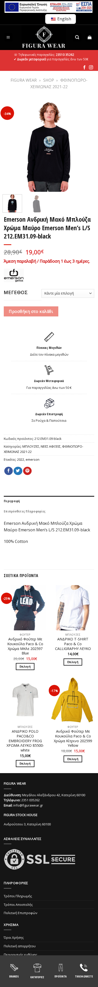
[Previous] (10, 145)
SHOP (48, 80)
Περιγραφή (12, 501)
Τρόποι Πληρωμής (18, 896)
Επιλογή (25, 666)
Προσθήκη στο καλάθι (31, 311)
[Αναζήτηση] (77, 37)
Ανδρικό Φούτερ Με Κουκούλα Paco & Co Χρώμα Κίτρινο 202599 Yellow (73, 738)
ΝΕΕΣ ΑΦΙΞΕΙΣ (51, 446)
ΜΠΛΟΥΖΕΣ (30, 446)
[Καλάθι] (90, 37)
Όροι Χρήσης (14, 937)
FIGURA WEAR (24, 80)
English (63, 19)
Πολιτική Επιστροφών (20, 913)
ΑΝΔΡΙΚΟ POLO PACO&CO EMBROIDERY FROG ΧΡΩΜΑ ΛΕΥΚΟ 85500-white (25, 741)
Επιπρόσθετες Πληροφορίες (24, 511)
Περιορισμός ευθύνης (20, 954)
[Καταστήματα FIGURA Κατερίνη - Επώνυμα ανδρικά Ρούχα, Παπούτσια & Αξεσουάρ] (43, 37)
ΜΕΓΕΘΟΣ (16, 292)
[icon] (84, 67)
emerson (32, 459)
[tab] (49, 501)
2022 (20, 459)
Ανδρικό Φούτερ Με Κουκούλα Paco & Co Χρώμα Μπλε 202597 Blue (25, 646)
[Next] (87, 145)
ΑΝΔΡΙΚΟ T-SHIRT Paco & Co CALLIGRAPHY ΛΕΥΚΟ (73, 644)
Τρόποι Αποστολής (18, 904)
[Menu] (8, 37)
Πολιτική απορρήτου (20, 946)
